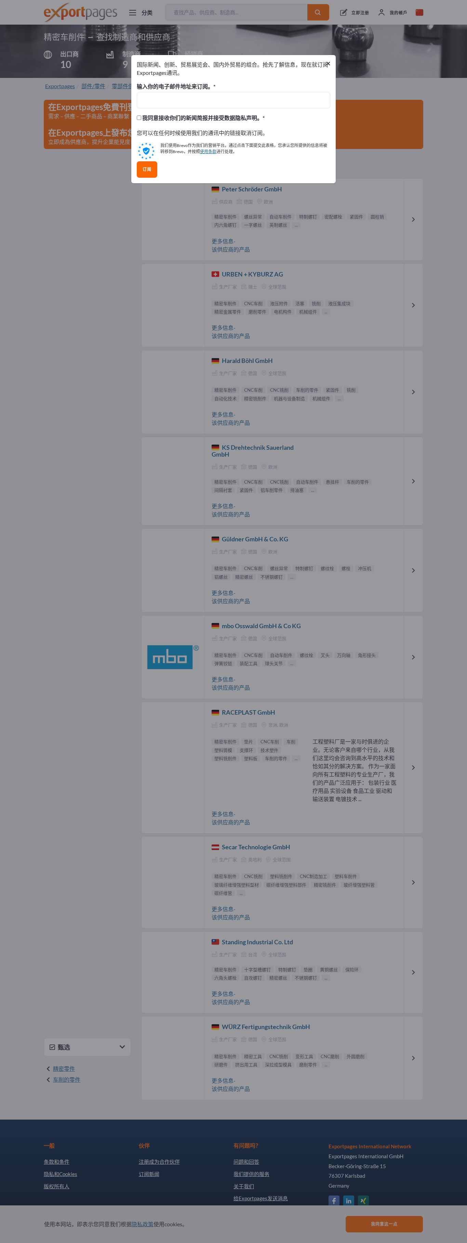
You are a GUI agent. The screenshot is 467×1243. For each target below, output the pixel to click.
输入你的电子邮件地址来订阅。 (175, 86)
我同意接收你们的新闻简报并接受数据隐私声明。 (202, 118)
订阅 (147, 169)
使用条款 (208, 151)
